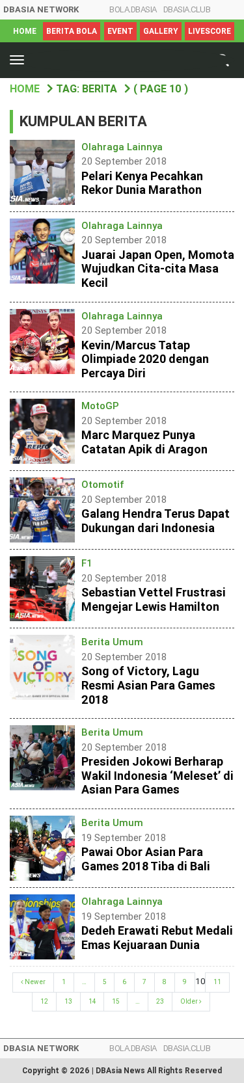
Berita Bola (71, 31)
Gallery (160, 31)
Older (189, 1001)
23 (160, 1001)
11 (217, 981)
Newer (34, 981)
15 (115, 1001)
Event (120, 31)
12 (44, 1001)
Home (24, 31)
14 (92, 1001)
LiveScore (209, 31)
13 (68, 1001)
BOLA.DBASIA (133, 9)
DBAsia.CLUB (187, 9)
